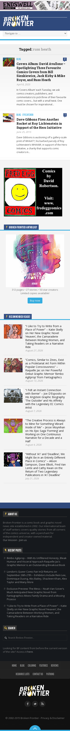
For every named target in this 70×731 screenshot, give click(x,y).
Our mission (10, 540)
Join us (23, 540)
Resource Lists (22, 674)
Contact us (38, 674)
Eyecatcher (28, 115)
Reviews (54, 665)
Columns (32, 665)
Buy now (35, 300)
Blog (19, 59)
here (30, 651)
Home (14, 665)
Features (43, 665)
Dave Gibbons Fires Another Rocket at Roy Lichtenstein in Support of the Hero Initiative (39, 123)
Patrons (50, 674)
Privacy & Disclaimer (53, 718)
